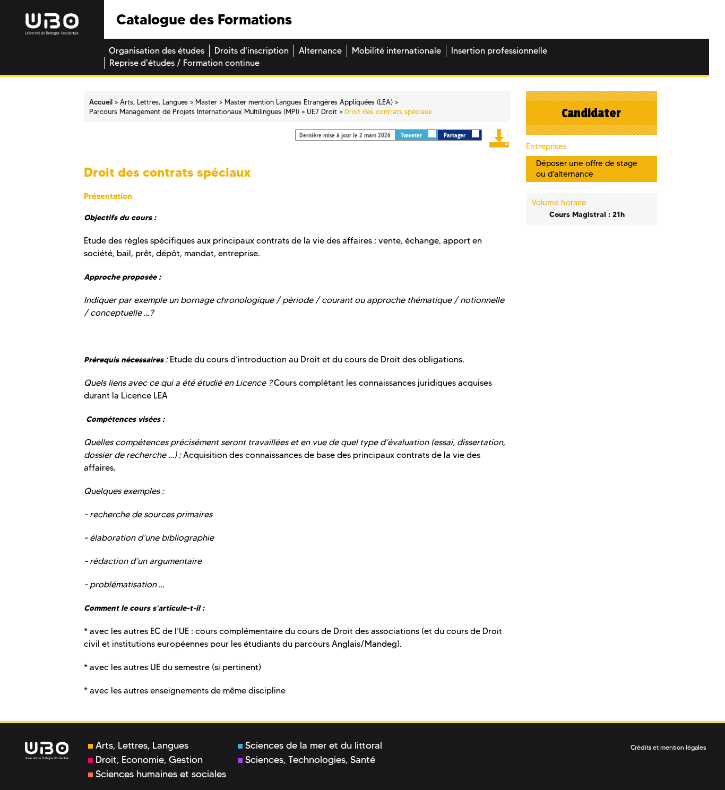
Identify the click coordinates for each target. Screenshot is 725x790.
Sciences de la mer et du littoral (313, 745)
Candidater (591, 113)
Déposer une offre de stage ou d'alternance (586, 168)
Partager (455, 135)
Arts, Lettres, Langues (142, 745)
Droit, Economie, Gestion (149, 760)
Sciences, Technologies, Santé (310, 760)
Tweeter (412, 135)
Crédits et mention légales (668, 747)
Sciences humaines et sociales (161, 774)
